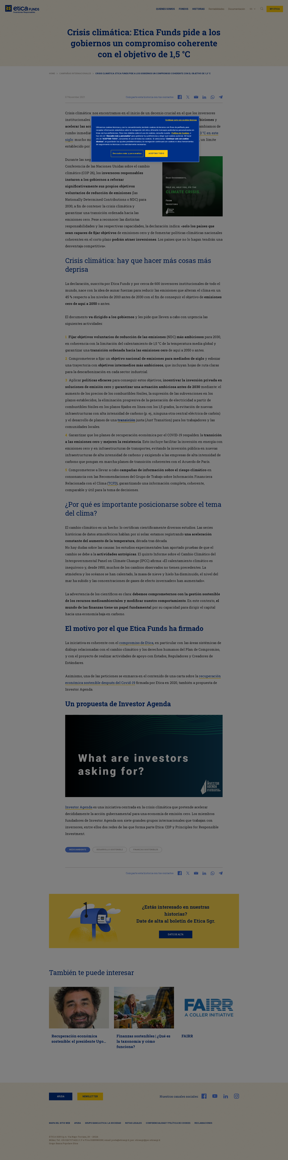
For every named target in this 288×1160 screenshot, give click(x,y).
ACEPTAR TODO (156, 153)
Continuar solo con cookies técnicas (181, 120)
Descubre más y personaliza (127, 153)
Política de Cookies (180, 133)
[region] (145, 139)
